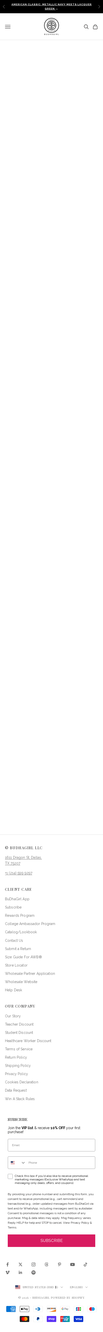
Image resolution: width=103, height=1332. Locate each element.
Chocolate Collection (51, 430)
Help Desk (13, 990)
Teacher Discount (19, 1024)
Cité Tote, (44, 465)
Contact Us (14, 941)
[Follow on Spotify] (33, 1272)
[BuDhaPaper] (51, 399)
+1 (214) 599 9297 (18, 873)
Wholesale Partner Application (30, 974)
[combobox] (17, 1163)
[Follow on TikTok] (85, 1264)
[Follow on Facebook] (7, 1264)
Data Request (16, 1090)
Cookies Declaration (21, 1082)
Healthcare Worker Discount (28, 1041)
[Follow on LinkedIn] (20, 1272)
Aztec (66, 157)
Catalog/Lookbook (21, 932)
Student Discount (19, 1033)
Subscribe (13, 907)
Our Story (13, 1016)
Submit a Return (18, 949)
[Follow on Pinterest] (59, 1264)
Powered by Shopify (68, 1297)
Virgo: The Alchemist (51, 623)
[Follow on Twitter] (20, 1264)
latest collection (20, 362)
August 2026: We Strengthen (51, 806)
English (76, 1287)
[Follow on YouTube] (72, 1264)
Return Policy (16, 1057)
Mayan (43, 157)
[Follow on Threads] (46, 1264)
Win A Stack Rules (20, 1099)
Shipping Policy (18, 1066)
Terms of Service (18, 1049)
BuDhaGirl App (17, 899)
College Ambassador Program (30, 924)
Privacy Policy (16, 1074)
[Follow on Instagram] (33, 1264)
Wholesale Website (21, 982)
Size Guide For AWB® (23, 957)
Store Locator (16, 965)
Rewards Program (19, 916)
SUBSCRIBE (51, 1240)
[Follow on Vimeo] (7, 1272)
